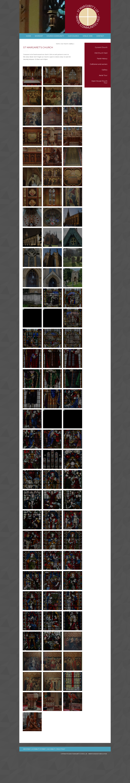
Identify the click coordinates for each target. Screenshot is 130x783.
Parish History (102, 59)
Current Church (101, 47)
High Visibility (51, 749)
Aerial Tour (103, 75)
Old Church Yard (101, 53)
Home (58, 44)
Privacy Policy (60, 749)
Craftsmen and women (98, 64)
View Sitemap (26, 749)
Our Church (64, 44)
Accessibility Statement (39, 749)
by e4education (102, 754)
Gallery (104, 70)
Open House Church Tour (99, 82)
